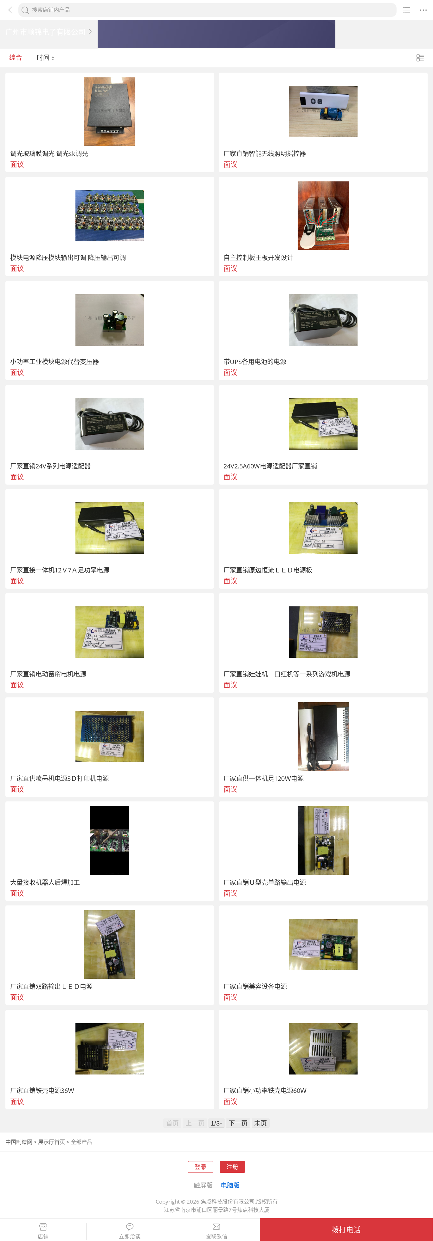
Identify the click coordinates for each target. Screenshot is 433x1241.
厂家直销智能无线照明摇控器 (264, 153)
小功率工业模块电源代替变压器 (54, 361)
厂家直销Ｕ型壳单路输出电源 (264, 882)
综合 (15, 57)
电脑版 (230, 1185)
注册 (232, 1167)
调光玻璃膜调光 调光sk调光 (49, 153)
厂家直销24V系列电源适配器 (50, 466)
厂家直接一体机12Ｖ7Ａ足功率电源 (59, 570)
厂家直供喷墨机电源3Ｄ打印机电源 (59, 778)
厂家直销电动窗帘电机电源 (48, 674)
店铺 (43, 1236)
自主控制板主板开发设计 (258, 257)
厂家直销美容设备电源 (255, 986)
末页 (260, 1123)
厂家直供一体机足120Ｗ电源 (263, 778)
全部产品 (81, 1142)
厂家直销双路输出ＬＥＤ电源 (51, 986)
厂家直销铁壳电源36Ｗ (42, 1090)
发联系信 (216, 1236)
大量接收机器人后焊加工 (45, 882)
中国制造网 (18, 1142)
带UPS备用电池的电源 (254, 361)
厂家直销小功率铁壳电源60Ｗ (265, 1090)
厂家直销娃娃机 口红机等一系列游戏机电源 (286, 674)
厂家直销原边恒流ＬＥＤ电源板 (267, 570)
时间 (44, 57)
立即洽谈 (129, 1236)
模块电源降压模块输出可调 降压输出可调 (68, 257)
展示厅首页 (51, 1142)
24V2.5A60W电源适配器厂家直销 (270, 466)
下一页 (238, 1123)
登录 (201, 1167)
